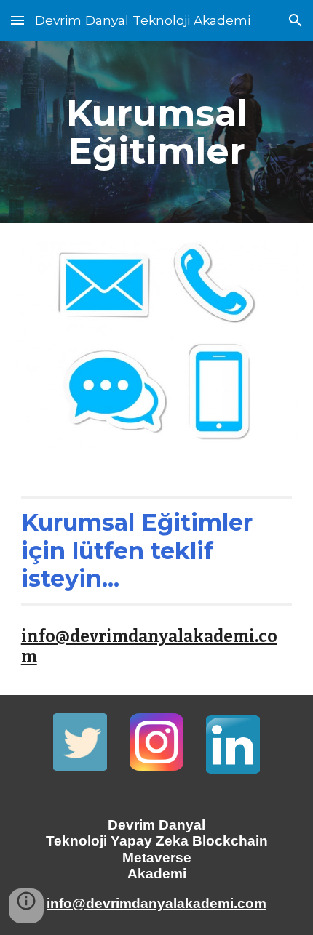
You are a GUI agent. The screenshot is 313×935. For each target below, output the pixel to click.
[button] (17, 20)
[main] (156, 132)
